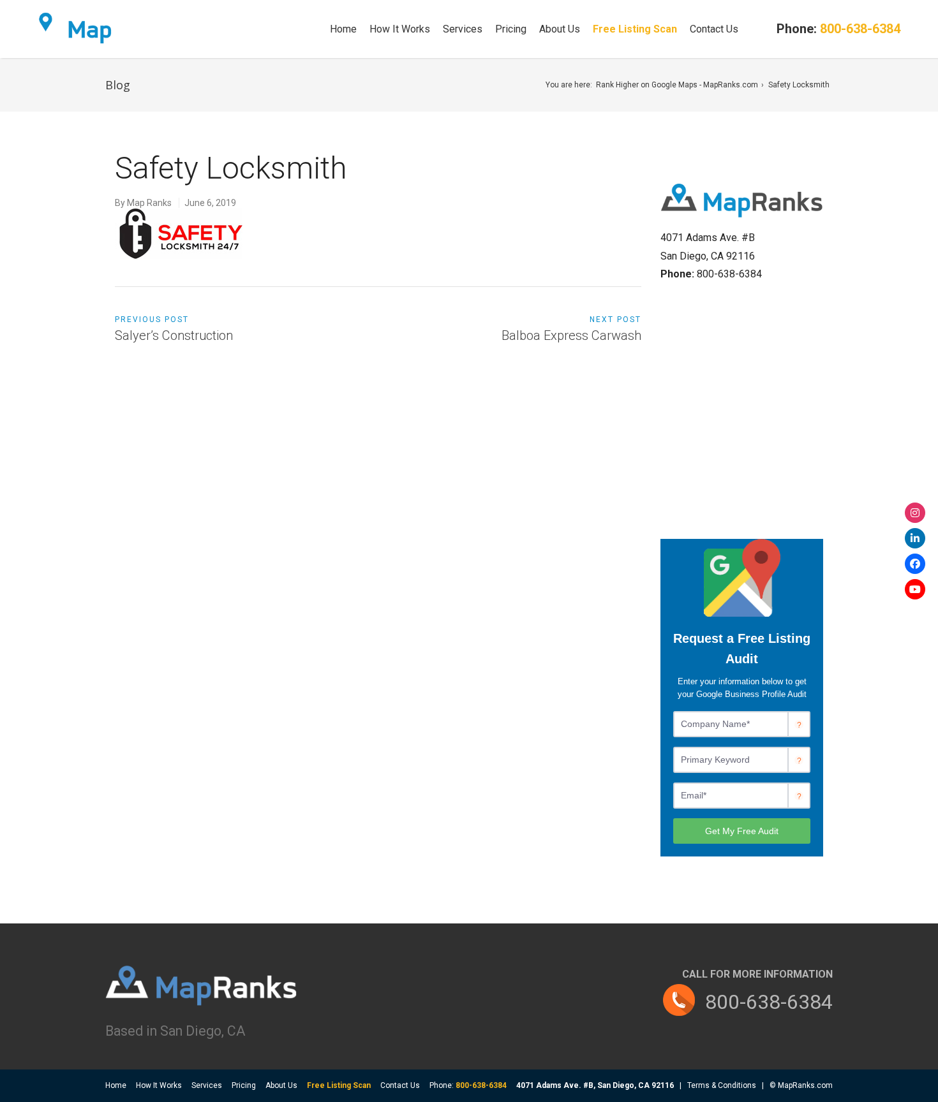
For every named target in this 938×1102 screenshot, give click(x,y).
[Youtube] (915, 589)
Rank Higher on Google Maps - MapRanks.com (677, 84)
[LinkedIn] (915, 538)
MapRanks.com (805, 1085)
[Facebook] (915, 564)
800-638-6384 (769, 1002)
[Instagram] (915, 513)
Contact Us (714, 29)
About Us (559, 29)
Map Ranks (149, 203)
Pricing (510, 29)
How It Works (399, 29)
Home (343, 29)
